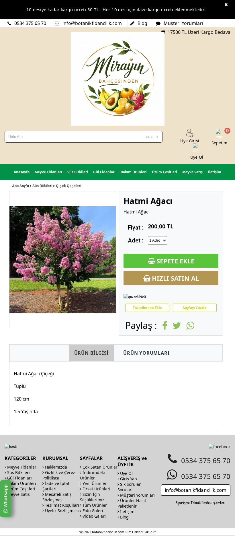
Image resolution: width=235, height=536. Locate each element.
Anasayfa (22, 172)
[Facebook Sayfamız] (219, 446)
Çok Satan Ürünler (99, 467)
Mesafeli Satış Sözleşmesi (57, 497)
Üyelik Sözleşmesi (61, 510)
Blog (124, 517)
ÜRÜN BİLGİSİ (91, 353)
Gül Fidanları (104, 172)
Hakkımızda (55, 467)
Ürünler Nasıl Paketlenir (131, 503)
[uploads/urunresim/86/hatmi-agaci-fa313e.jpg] (62, 259)
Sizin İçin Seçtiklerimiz (92, 497)
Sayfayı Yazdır (195, 308)
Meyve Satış (192, 172)
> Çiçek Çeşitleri (67, 186)
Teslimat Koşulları (61, 505)
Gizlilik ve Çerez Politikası (58, 475)
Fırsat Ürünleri (95, 489)
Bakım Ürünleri (134, 172)
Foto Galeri (92, 510)
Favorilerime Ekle (147, 308)
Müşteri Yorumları (137, 495)
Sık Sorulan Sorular (129, 486)
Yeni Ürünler (94, 483)
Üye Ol (126, 473)
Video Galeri (93, 516)
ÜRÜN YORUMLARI (146, 353)
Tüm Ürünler (94, 505)
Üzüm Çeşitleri (164, 172)
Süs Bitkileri (77, 172)
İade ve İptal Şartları (55, 486)
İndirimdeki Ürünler (92, 475)
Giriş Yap (128, 478)
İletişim (214, 172)
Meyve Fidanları (48, 172)
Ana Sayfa (20, 186)
